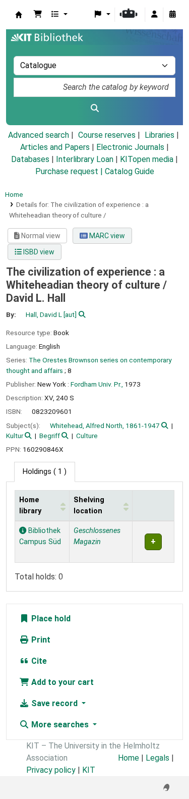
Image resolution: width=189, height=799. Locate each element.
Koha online (18, 14)
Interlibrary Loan (84, 159)
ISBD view (38, 252)
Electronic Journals (130, 147)
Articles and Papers (55, 147)
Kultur (14, 436)
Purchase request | (70, 171)
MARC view (106, 236)
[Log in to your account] (154, 14)
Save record (54, 703)
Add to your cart (61, 682)
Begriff (49, 436)
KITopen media (146, 159)
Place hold (50, 618)
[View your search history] (172, 14)
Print (39, 640)
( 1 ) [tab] (45, 471)
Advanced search (38, 135)
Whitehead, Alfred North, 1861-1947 (105, 425)
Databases (30, 159)
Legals (157, 758)
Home (14, 194)
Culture (87, 436)
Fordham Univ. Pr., (97, 384)
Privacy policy (51, 770)
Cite (38, 661)
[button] (37, 14)
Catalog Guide (129, 171)
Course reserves (107, 135)
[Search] (94, 108)
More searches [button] (60, 724)
